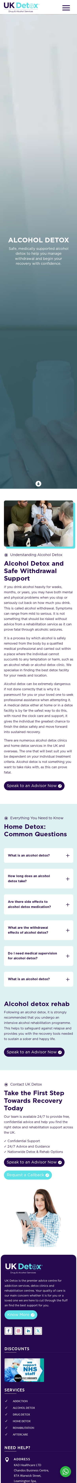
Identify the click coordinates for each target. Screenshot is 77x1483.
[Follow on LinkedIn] (28, 1331)
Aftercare (20, 1434)
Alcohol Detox (24, 1407)
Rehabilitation (23, 1427)
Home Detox (22, 1421)
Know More (18, 1315)
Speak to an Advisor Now (32, 786)
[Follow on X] (38, 1331)
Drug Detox (21, 1414)
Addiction (20, 1401)
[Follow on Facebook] (8, 1331)
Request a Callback (25, 1175)
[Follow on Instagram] (18, 1331)
